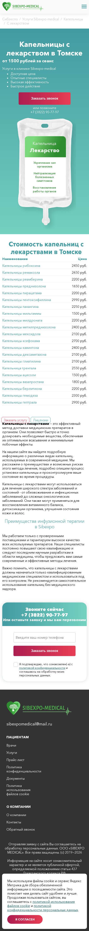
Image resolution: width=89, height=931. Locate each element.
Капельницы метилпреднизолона (28, 327)
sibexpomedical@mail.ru (29, 723)
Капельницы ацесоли (19, 375)
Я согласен (25, 919)
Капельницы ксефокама (21, 341)
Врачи (11, 745)
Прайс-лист (15, 760)
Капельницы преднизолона (24, 286)
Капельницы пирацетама (22, 293)
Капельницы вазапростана (23, 382)
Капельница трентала (19, 368)
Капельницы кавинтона (20, 348)
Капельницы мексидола (21, 334)
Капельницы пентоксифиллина (26, 300)
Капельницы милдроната (22, 320)
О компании (16, 815)
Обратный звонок (20, 829)
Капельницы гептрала (19, 402)
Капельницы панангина (20, 307)
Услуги (11, 752)
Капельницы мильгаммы (21, 313)
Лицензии (40, 420)
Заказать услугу (15, 420)
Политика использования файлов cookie (18, 790)
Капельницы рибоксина (21, 266)
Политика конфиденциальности (21, 769)
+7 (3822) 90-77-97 (44, 112)
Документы (15, 778)
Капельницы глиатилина (21, 361)
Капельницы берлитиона (22, 389)
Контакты (13, 822)
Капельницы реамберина (22, 279)
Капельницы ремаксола (21, 272)
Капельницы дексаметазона (24, 354)
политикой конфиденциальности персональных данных (42, 908)
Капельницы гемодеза (20, 395)
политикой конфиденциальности (42, 668)
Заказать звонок (44, 98)
